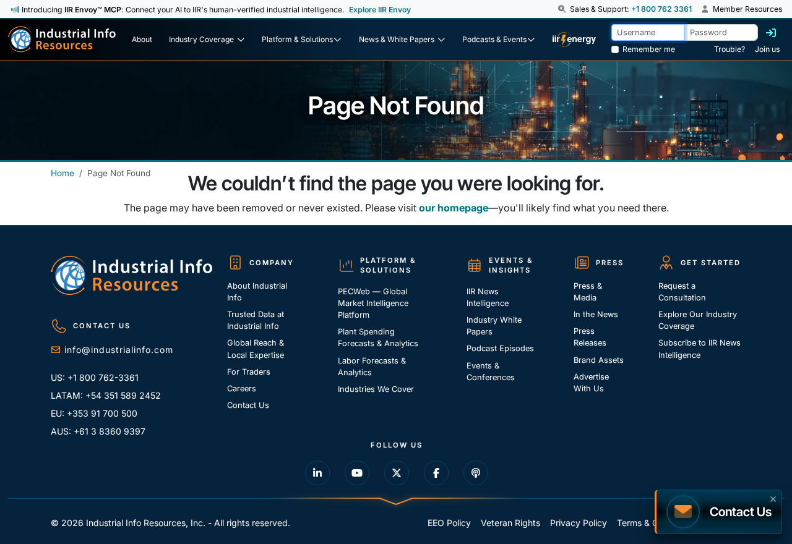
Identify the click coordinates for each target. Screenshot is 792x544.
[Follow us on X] (396, 473)
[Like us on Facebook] (436, 473)
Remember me (648, 49)
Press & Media (588, 291)
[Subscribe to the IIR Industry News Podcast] (475, 473)
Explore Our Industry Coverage (697, 320)
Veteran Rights (510, 522)
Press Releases (590, 336)
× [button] (773, 497)
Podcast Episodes (500, 348)
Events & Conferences (491, 371)
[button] (562, 9)
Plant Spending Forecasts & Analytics (378, 337)
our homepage (453, 208)
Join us (767, 49)
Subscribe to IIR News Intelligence (699, 348)
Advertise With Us (591, 382)
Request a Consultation (682, 291)
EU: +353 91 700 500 (94, 413)
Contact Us (248, 405)
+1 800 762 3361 (661, 9)
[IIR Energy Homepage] (574, 39)
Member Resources (746, 9)
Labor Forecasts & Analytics (372, 366)
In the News (596, 314)
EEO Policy (449, 522)
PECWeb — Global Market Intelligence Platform (373, 303)
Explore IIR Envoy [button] (380, 9)
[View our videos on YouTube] (357, 473)
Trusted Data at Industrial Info (255, 320)
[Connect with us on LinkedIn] (317, 473)
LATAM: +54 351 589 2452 (106, 395)
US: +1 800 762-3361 (95, 377)
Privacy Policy (578, 522)
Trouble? (729, 49)
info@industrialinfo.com (118, 349)
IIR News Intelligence (488, 297)
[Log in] (771, 32)
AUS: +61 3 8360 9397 (98, 431)
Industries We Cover (376, 389)
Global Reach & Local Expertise (255, 348)
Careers (241, 388)
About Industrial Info (257, 291)
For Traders (248, 371)
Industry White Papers (494, 325)
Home (62, 173)
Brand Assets (599, 360)
